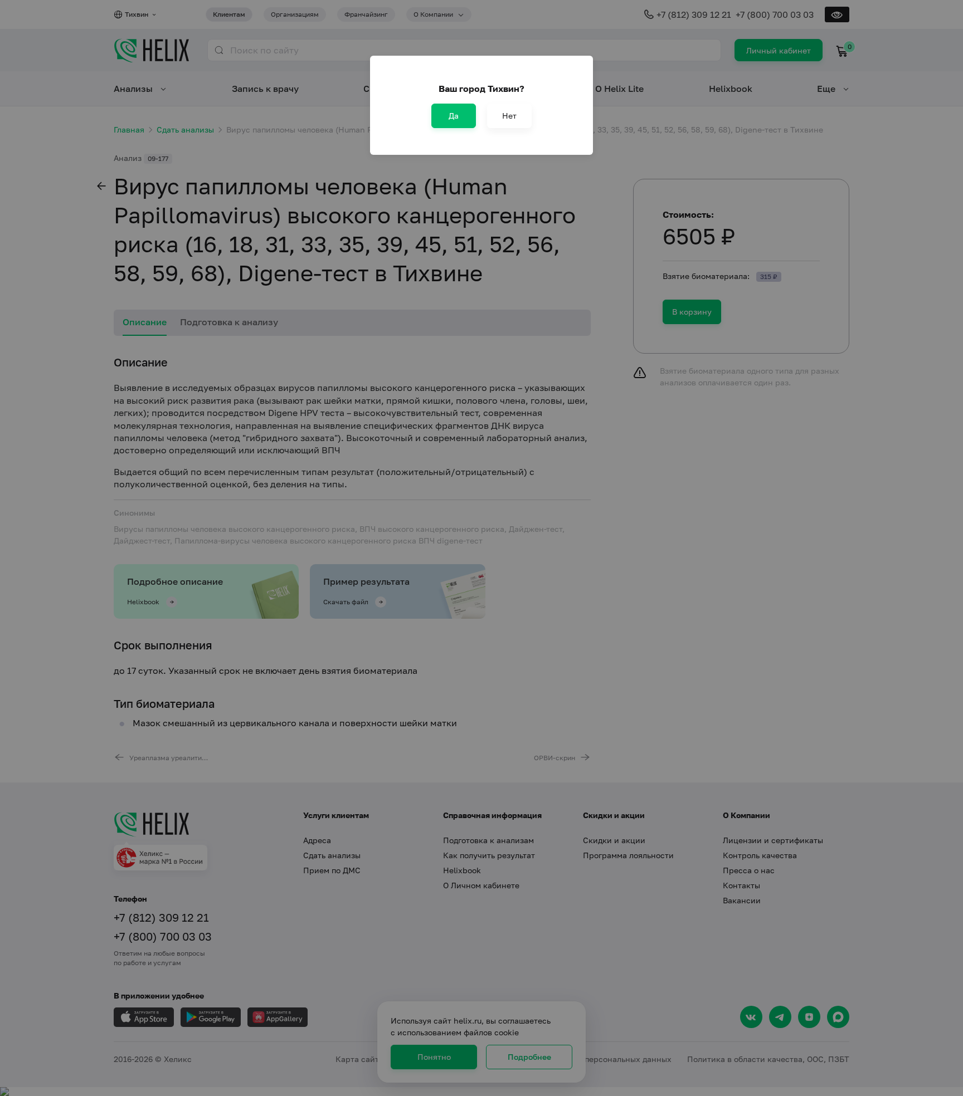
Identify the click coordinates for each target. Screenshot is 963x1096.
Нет (509, 115)
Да (454, 115)
